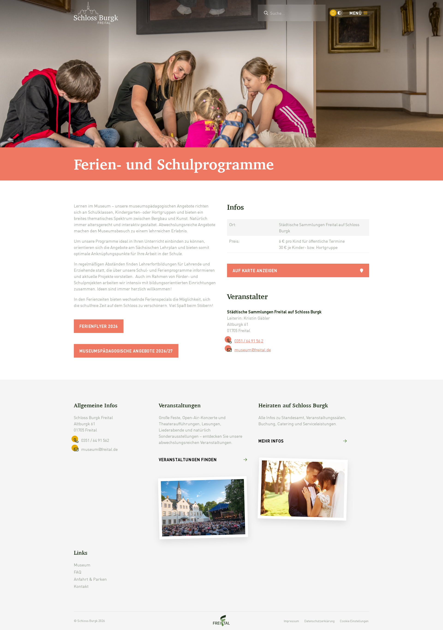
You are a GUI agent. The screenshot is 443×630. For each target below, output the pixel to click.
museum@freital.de (252, 349)
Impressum (291, 620)
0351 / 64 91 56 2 (248, 340)
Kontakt (81, 586)
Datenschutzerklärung (319, 620)
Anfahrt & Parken (90, 579)
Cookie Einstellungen (354, 620)
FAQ (77, 572)
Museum (82, 564)
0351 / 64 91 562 (95, 440)
